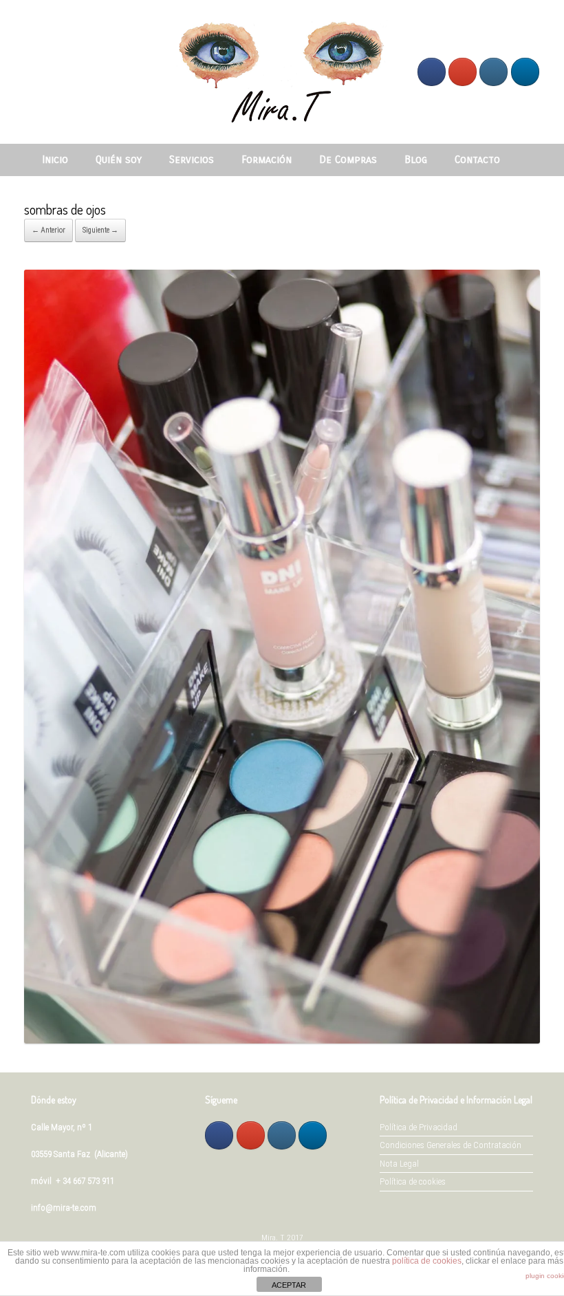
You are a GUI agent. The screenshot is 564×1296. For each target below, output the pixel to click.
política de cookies (427, 1261)
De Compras (348, 159)
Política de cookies (413, 1181)
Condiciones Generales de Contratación (450, 1145)
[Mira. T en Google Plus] (462, 72)
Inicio (55, 159)
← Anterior (48, 230)
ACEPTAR (289, 1285)
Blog (415, 159)
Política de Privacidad (418, 1127)
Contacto (477, 159)
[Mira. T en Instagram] (493, 72)
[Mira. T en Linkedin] (525, 72)
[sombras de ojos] (282, 1040)
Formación (266, 159)
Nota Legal (399, 1163)
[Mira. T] (282, 72)
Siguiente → (100, 230)
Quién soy (119, 159)
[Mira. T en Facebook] (431, 72)
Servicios (191, 159)
